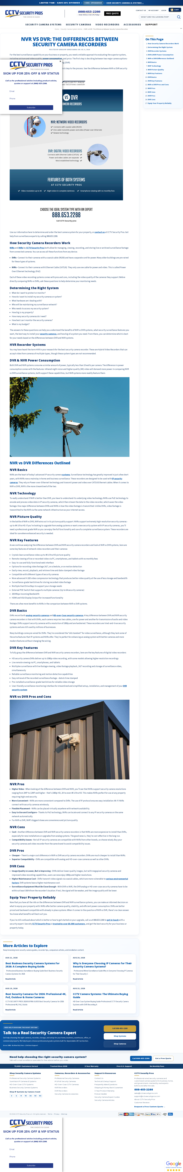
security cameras (48, 334)
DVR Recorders (61, 1091)
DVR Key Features (155, 81)
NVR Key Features (155, 73)
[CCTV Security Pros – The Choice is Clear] (35, 13)
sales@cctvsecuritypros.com (146, 1093)
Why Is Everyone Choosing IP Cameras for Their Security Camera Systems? (102, 965)
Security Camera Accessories (66, 1094)
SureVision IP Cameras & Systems (23, 1081)
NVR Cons (151, 92)
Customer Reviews (141, 1102)
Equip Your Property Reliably (159, 103)
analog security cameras (37, 615)
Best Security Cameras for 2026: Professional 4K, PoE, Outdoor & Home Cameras (35, 995)
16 (26, 1096)
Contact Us (98, 1078)
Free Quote (112, 13)
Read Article (10, 979)
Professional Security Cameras (67, 1078)
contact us (141, 10)
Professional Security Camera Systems (25, 1078)
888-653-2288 (143, 1089)
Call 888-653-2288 (119, 1028)
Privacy (57, 1114)
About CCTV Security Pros (144, 1099)
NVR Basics (152, 62)
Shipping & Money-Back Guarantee (108, 1088)
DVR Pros (151, 96)
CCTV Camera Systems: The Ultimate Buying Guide (100, 995)
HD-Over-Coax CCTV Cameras (67, 1084)
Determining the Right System (160, 47)
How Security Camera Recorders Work (163, 43)
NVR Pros (151, 88)
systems (66, 474)
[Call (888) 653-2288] (89, 13)
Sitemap (64, 1114)
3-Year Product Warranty (104, 1091)
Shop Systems (120, 1036)
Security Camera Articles (104, 1100)
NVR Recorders (61, 1088)
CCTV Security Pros (35, 247)
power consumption (52, 58)
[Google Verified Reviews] (173, 1166)
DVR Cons (151, 99)
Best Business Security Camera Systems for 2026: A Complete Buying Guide (32, 965)
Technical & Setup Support (105, 1081)
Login (163, 10)
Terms (50, 1114)
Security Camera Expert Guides (107, 1097)
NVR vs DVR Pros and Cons (158, 84)
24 (31, 1096)
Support (151, 24)
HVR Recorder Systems (157, 51)
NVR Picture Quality (156, 69)
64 (40, 1096)
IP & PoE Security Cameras (65, 1081)
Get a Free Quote (163, 1058)
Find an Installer (100, 1094)
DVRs (21, 247)
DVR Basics (152, 77)
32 (35, 1096)
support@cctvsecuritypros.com (147, 1096)
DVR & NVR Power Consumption (160, 54)
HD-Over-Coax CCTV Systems (21, 1084)
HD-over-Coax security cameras (68, 615)
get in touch (113, 920)
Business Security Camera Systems (24, 1088)
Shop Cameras (120, 1044)
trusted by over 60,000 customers (69, 923)
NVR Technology (154, 66)
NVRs (12, 247)
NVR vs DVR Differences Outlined (161, 58)
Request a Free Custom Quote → (149, 1107)
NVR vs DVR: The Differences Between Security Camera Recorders (69, 42)
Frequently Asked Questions (105, 1084)
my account (154, 10)
